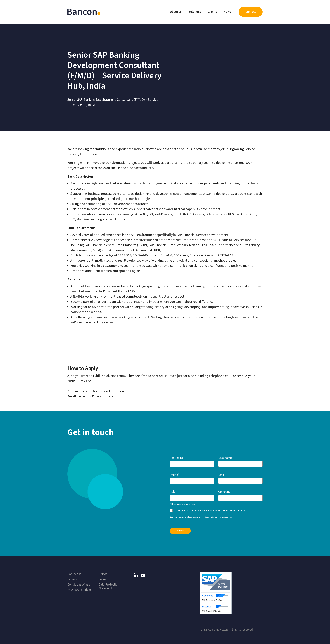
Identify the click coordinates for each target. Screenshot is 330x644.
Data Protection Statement (108, 586)
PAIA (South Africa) (79, 590)
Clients (212, 12)
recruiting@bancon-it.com (96, 396)
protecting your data (200, 517)
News (227, 12)
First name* (177, 458)
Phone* (174, 475)
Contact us (74, 574)
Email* (222, 475)
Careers (72, 579)
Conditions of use (78, 585)
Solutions (195, 12)
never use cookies (224, 517)
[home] (83, 12)
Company (224, 492)
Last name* (225, 458)
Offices (102, 574)
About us (176, 12)
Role (172, 492)
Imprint (103, 579)
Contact (250, 12)
